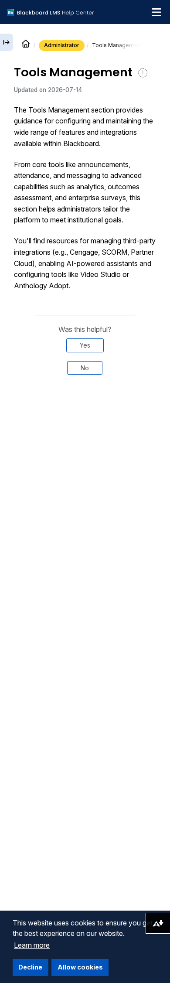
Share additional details (85, 411)
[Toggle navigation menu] (156, 12)
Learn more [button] (32, 945)
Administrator (61, 45)
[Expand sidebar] (6, 42)
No (85, 368)
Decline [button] (30, 967)
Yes (85, 345)
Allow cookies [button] (80, 967)
